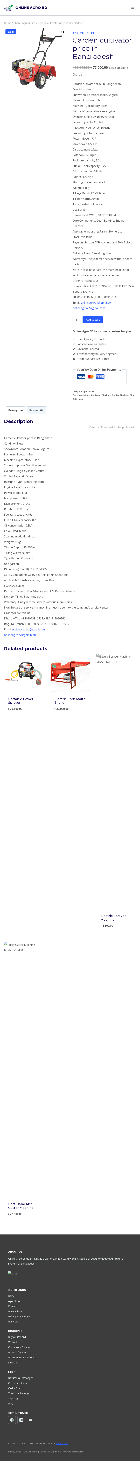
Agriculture (84, 33)
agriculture (84, 395)
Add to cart (93, 320)
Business (13, 1321)
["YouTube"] (30, 1420)
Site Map (13, 1362)
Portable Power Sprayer (20, 701)
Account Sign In (17, 1352)
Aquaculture (15, 1311)
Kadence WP (62, 1443)
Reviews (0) (36, 410)
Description (15, 410)
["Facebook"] (12, 1420)
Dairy (11, 1296)
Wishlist (12, 1342)
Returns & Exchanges (20, 1378)
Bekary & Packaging (19, 1316)
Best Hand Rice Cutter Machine (21, 1206)
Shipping (13, 1398)
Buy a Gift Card (17, 1337)
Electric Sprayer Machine (113, 917)
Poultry (12, 1306)
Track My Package (19, 1393)
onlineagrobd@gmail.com (97, 302)
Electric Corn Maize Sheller (70, 701)
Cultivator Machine (101, 395)
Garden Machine (120, 395)
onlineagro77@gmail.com (89, 308)
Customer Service (18, 1383)
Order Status (16, 1388)
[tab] (15, 410)
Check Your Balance (19, 1347)
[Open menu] (133, 7)
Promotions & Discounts (22, 1357)
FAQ (10, 1403)
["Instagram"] (21, 1420)
